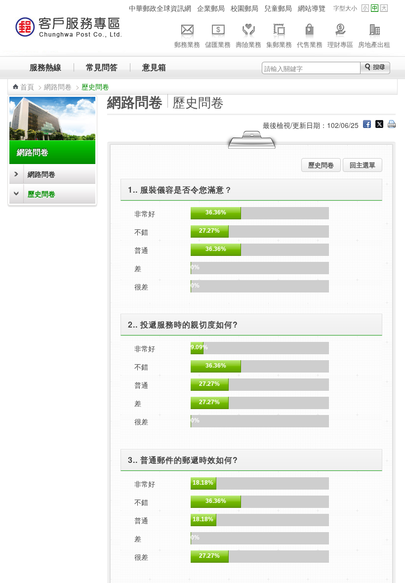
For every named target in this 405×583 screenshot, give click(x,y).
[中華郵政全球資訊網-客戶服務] (68, 32)
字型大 (384, 8)
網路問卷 (58, 86)
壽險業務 (248, 44)
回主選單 (362, 164)
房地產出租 (374, 44)
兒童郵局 (278, 7)
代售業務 (310, 44)
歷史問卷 (41, 194)
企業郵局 (211, 7)
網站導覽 (311, 7)
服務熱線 (45, 67)
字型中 (374, 8)
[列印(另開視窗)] (392, 125)
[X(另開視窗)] (379, 125)
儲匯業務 (218, 44)
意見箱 (154, 67)
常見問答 (102, 67)
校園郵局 (244, 7)
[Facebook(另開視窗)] (367, 125)
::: (120, 7)
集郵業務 (279, 44)
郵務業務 (187, 44)
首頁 (27, 86)
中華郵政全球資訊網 (160, 7)
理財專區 (340, 44)
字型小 (365, 8)
